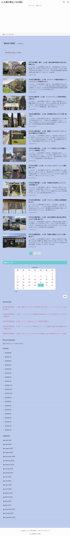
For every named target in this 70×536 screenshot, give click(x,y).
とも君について (25, 530)
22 (52, 282)
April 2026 (8, 444)
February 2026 (9, 464)
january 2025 (9, 468)
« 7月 (16, 291)
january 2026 (9, 473)
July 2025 (8, 477)
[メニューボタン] (68, 2)
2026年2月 (8, 377)
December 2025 (10, 456)
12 (35, 279)
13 (40, 279)
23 (17, 285)
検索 (65, 296)
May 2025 (8, 501)
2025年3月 (8, 422)
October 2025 (9, 513)
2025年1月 (8, 430)
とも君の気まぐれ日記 (11, 2)
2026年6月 (8, 361)
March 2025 (8, 493)
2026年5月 (8, 365)
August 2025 (9, 448)
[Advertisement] (35, 20)
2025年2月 (8, 426)
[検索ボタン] (64, 2)
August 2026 (9, 452)
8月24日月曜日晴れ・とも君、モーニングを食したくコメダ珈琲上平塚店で (26, 321)
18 (29, 282)
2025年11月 (8, 389)
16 (17, 282)
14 (46, 279)
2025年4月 (8, 418)
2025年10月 (8, 393)
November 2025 (10, 509)
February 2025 (9, 460)
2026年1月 (8, 381)
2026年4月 (8, 369)
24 (23, 285)
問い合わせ (33, 530)
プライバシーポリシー (43, 530)
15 (52, 279)
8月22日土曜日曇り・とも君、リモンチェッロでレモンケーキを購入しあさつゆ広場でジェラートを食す (35, 333)
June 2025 (8, 485)
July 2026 (8, 481)
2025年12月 (8, 385)
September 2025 (10, 517)
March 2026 (8, 497)
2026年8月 (8, 353)
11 (29, 279)
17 (23, 282)
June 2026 (8, 489)
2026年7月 (8, 357)
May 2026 (8, 505)
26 (35, 285)
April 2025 (8, 440)
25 (29, 285)
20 (40, 282)
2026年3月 (8, 373)
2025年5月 (8, 413)
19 (35, 282)
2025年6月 (8, 409)
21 (46, 282)
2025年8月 (8, 401)
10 (23, 279)
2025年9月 (8, 397)
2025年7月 (8, 405)
